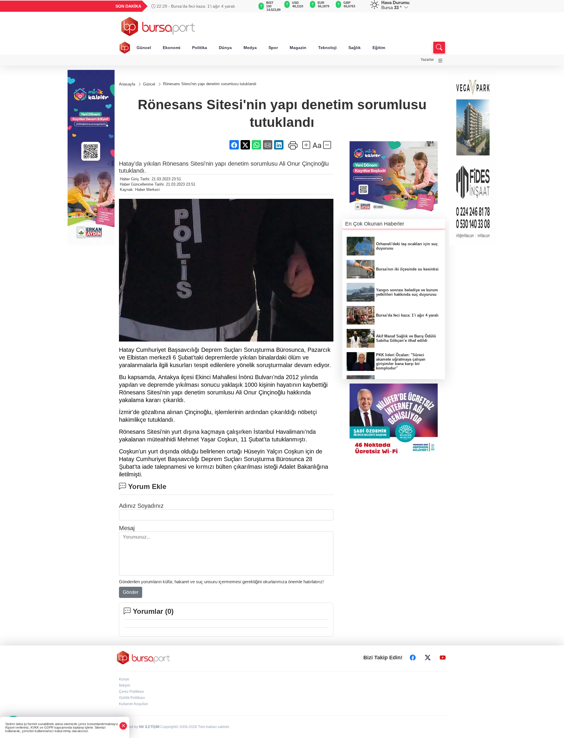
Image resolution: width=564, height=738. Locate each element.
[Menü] (440, 60)
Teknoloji (327, 47)
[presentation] (247, 6)
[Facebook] (413, 657)
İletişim (124, 685)
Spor (273, 47)
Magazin (298, 47)
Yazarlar (427, 60)
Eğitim (378, 47)
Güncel (144, 47)
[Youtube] (443, 657)
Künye (124, 679)
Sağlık (354, 47)
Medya (250, 47)
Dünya (225, 47)
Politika (199, 47)
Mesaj (127, 528)
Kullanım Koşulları (133, 704)
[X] (428, 657)
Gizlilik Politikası (132, 698)
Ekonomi (171, 47)
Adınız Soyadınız (141, 505)
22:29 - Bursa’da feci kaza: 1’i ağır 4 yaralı (195, 6)
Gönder (130, 592)
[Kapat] (123, 726)
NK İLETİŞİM (149, 727)
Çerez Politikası (131, 692)
